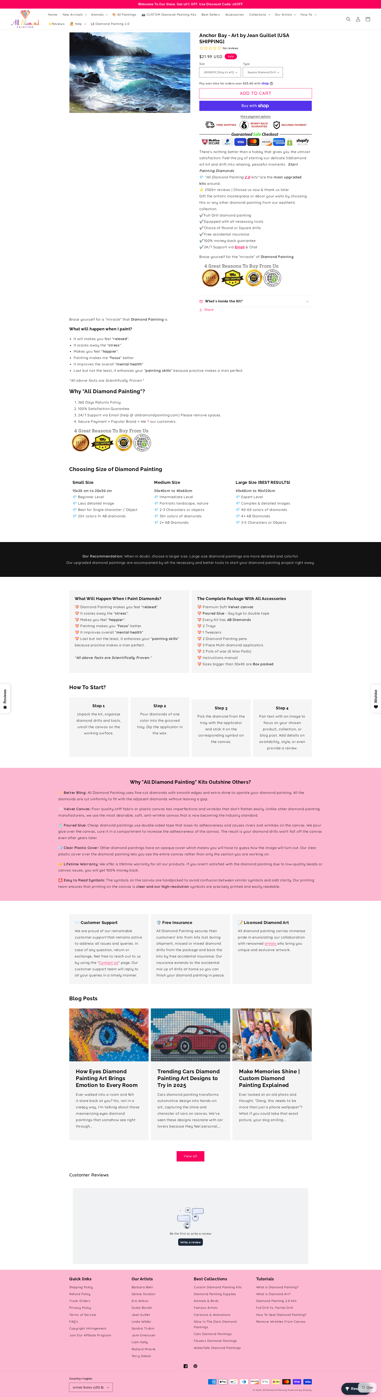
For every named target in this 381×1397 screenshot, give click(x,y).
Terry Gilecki (141, 1356)
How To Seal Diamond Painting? (281, 1315)
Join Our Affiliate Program (90, 1335)
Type (246, 63)
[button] (348, 19)
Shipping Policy (81, 1287)
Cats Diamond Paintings (213, 1334)
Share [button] (209, 310)
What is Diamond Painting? (277, 1287)
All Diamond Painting (275, 1390)
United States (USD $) (88, 1387)
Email (240, 247)
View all (190, 1156)
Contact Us (108, 962)
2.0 (247, 177)
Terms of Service (82, 1315)
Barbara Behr (142, 1287)
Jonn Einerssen (143, 1335)
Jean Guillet (141, 1315)
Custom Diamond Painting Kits (218, 1287)
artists (271, 943)
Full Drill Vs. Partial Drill (274, 1308)
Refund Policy (80, 1294)
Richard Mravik (144, 1349)
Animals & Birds (206, 1301)
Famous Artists (206, 1308)
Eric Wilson (140, 1301)
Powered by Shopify (300, 1390)
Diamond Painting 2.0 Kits (276, 1301)
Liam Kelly (140, 1342)
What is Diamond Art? (273, 1294)
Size (202, 63)
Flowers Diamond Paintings (215, 1341)
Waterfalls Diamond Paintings (217, 1348)
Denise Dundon (143, 1294)
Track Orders (79, 1301)
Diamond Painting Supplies (215, 1294)
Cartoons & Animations (212, 1315)
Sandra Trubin (143, 1328)
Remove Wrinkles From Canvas (281, 1322)
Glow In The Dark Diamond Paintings (215, 1324)
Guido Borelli (142, 1308)
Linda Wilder (141, 1322)
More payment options (256, 116)
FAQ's (73, 1322)
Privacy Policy (80, 1308)
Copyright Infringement (87, 1328)
